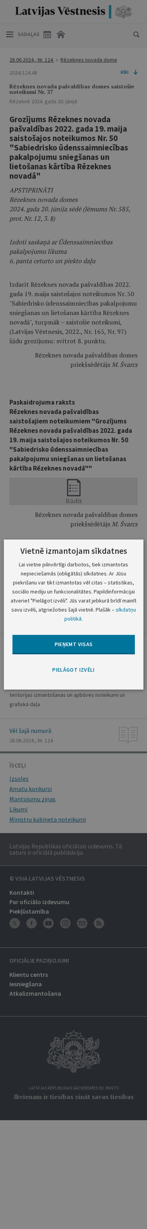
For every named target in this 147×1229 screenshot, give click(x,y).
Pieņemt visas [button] (73, 644)
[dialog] (73, 614)
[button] (73, 670)
